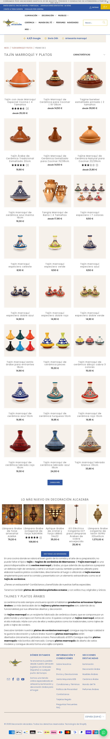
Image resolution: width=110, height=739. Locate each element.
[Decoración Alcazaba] (12, 22)
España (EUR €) (93, 716)
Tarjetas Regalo (63, 699)
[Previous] (4, 525)
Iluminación (88, 664)
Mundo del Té (88, 684)
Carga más (55, 482)
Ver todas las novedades (55, 554)
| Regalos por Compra (33, 9)
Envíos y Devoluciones (67, 674)
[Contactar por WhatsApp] (103, 732)
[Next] (103, 526)
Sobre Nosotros (63, 664)
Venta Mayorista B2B (66, 679)
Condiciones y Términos (68, 684)
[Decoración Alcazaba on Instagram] (18, 679)
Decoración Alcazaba (21, 724)
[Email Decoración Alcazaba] (9, 679)
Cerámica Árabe (90, 679)
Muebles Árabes (90, 674)
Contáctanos (62, 694)
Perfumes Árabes (90, 689)
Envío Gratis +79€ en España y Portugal (21, 6)
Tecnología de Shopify (76, 724)
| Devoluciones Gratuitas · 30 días (55, 6)
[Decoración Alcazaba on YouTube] (23, 679)
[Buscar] (104, 23)
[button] (32, 15)
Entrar (95, 7)
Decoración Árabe (91, 669)
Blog (58, 669)
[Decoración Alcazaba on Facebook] (13, 679)
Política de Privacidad (66, 689)
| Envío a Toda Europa (13, 9)
